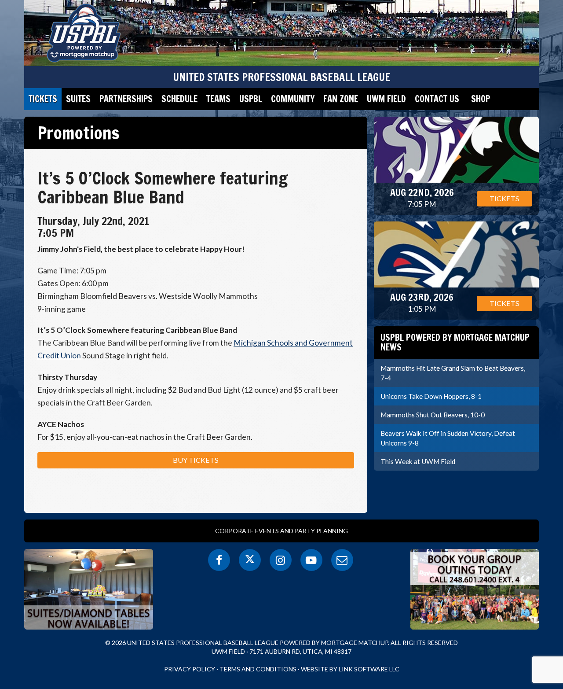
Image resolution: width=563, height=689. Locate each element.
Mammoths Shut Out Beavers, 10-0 (432, 415)
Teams (218, 98)
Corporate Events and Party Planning (281, 530)
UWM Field (386, 98)
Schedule (179, 98)
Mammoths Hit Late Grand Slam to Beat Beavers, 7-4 (452, 373)
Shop (480, 98)
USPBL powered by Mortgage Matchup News (455, 342)
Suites (78, 98)
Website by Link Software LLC (350, 669)
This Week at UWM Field (417, 461)
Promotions (78, 132)
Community (292, 98)
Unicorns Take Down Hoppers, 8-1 (431, 396)
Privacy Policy (189, 669)
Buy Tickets (196, 460)
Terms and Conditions (257, 669)
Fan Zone (340, 98)
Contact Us (437, 98)
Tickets (43, 98)
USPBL (250, 98)
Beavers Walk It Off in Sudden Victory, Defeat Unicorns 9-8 (447, 438)
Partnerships (126, 98)
